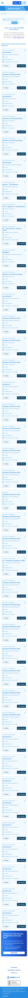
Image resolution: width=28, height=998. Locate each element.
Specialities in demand (14, 970)
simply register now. (18, 37)
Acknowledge (5, 995)
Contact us (14, 972)
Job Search (14, 967)
